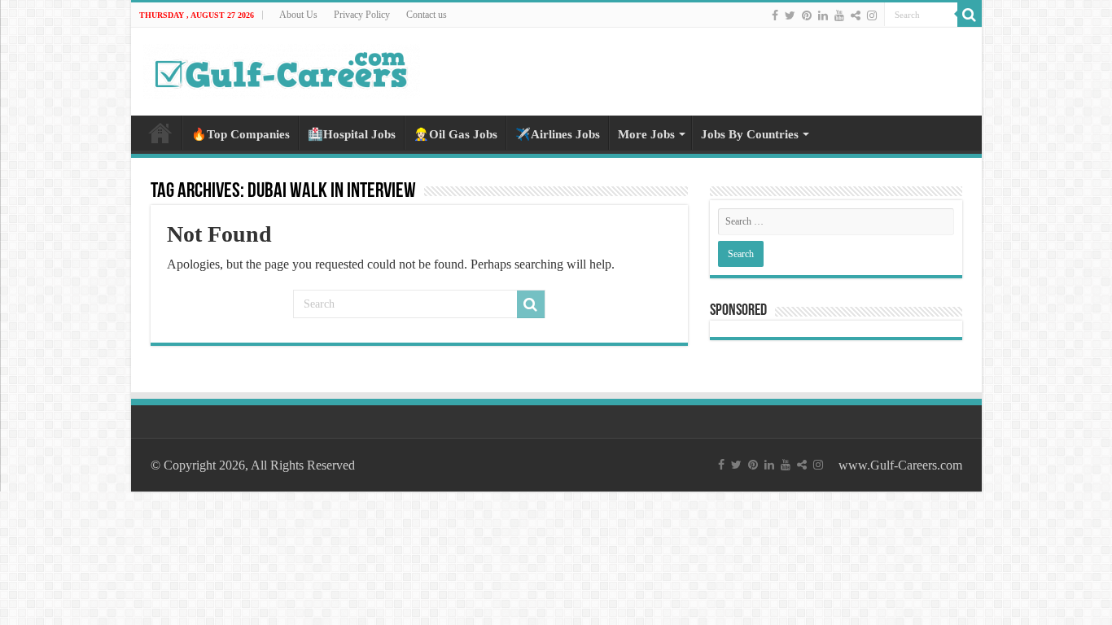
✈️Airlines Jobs (557, 134)
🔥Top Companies (240, 134)
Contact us (426, 14)
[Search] (969, 14)
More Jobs (646, 134)
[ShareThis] (855, 15)
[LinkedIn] (823, 15)
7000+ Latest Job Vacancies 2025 (160, 133)
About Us (298, 14)
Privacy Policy (362, 14)
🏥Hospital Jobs (352, 134)
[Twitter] (790, 15)
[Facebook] (775, 15)
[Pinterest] (806, 15)
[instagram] (871, 15)
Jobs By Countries (750, 134)
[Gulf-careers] (281, 68)
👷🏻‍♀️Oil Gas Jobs (455, 134)
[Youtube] (839, 15)
